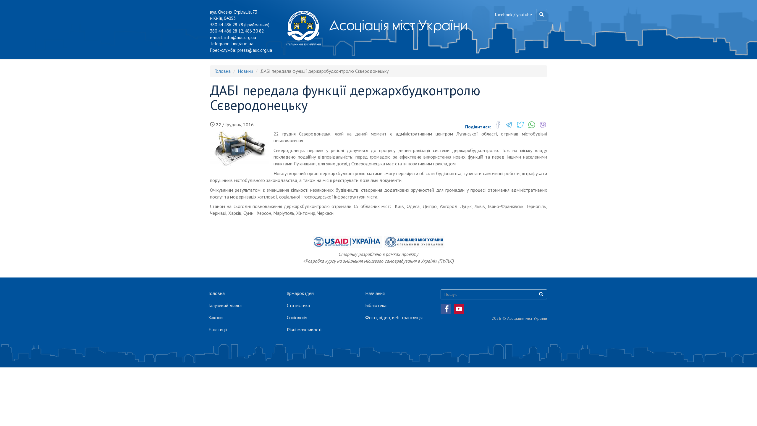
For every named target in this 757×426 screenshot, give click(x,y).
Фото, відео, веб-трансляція (394, 317)
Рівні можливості (304, 330)
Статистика (298, 305)
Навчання (375, 293)
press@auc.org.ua (254, 50)
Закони (215, 317)
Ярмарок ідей (300, 293)
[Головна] (305, 28)
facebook (503, 14)
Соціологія (297, 317)
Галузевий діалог (225, 305)
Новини (245, 71)
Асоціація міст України (398, 25)
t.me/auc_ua (241, 43)
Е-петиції (217, 330)
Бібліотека (375, 305)
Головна (222, 71)
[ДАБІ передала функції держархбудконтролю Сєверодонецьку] (239, 148)
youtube (524, 14)
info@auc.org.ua (240, 37)
